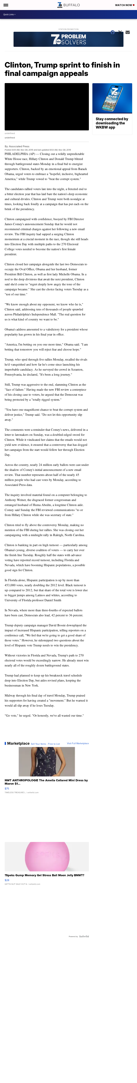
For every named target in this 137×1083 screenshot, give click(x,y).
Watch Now (124, 5)
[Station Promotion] (68, 39)
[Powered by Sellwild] (84, 936)
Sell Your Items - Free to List (45, 744)
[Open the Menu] (6, 5)
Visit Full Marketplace (78, 743)
